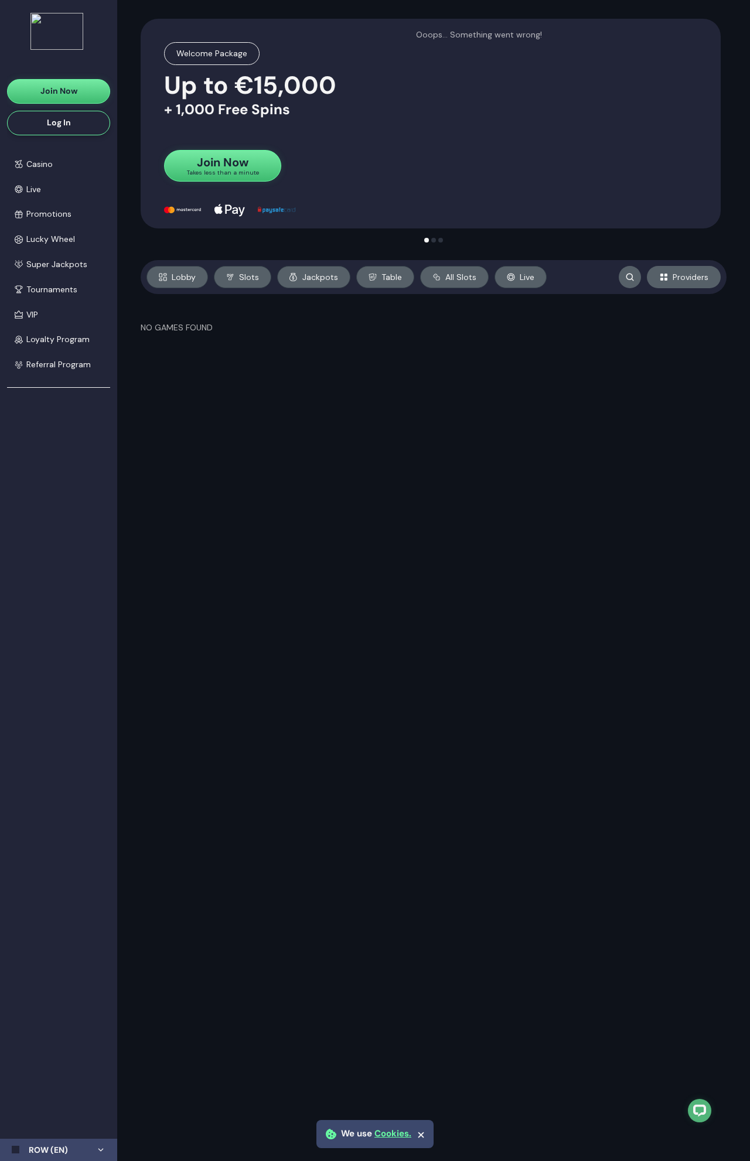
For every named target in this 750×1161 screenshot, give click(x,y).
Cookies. (392, 1133)
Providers (690, 277)
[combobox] (58, 1150)
